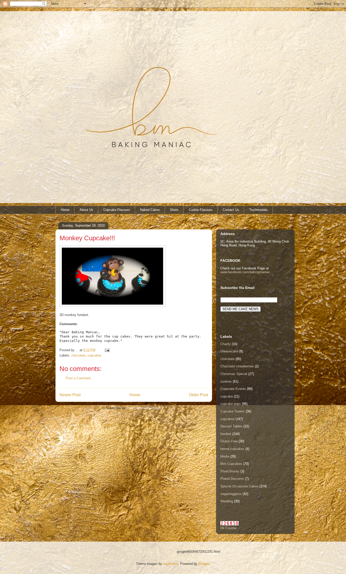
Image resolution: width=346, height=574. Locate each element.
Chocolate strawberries (237, 366)
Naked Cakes (150, 210)
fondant (225, 434)
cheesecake (229, 351)
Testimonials (258, 210)
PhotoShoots (229, 471)
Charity (225, 344)
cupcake (226, 396)
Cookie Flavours (201, 210)
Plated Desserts (232, 479)
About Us (86, 210)
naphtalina (170, 564)
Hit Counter (228, 528)
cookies (226, 381)
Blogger (203, 564)
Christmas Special (233, 374)
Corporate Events (233, 389)
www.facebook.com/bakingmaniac (245, 272)
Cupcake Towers (232, 411)
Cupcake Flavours (116, 210)
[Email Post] (106, 350)
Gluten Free (229, 441)
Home (65, 210)
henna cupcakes (232, 449)
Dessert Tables (231, 426)
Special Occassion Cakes (239, 486)
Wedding (226, 501)
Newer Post (70, 395)
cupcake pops (230, 404)
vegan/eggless (231, 494)
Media (224, 456)
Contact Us (231, 210)
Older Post (198, 395)
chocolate (78, 355)
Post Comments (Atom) (144, 408)
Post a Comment (78, 378)
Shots (174, 210)
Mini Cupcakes (231, 464)
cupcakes (94, 355)
